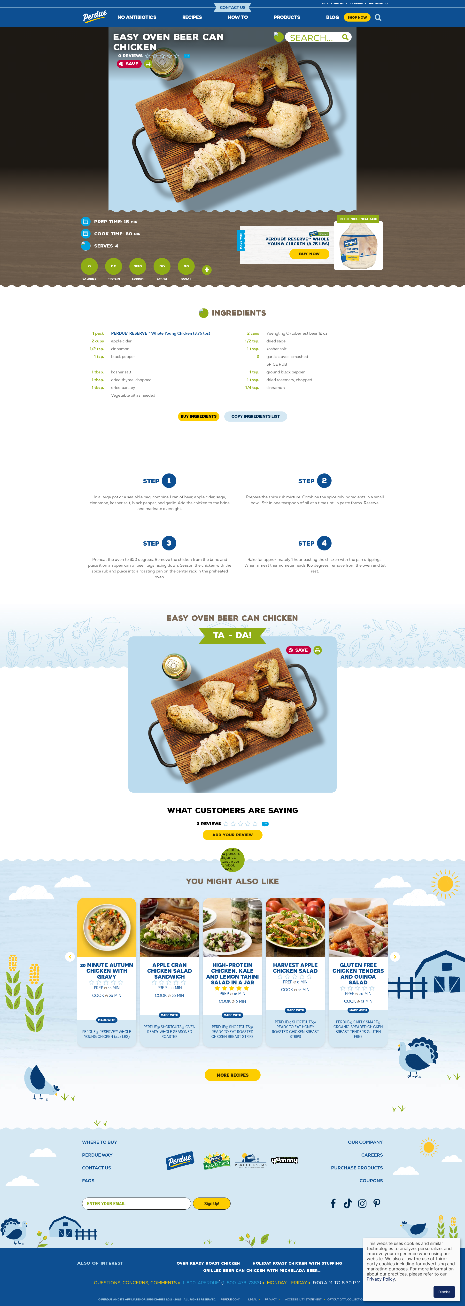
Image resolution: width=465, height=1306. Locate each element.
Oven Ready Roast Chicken (208, 1263)
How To (238, 17)
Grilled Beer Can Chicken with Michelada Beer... (261, 1270)
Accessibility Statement (303, 1299)
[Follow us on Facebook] (333, 1204)
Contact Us (232, 7)
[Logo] (180, 1160)
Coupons (371, 1181)
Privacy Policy (381, 1279)
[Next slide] (395, 957)
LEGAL (252, 1299)
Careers (356, 3)
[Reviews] (187, 56)
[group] (106, 975)
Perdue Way (97, 1155)
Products (287, 17)
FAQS (88, 1181)
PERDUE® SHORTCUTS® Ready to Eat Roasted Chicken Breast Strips (232, 1032)
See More (376, 3)
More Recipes (232, 1075)
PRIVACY (271, 1299)
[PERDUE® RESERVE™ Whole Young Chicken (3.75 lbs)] (358, 245)
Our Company (365, 1142)
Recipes (192, 17)
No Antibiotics (136, 17)
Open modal (207, 270)
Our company (333, 3)
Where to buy (99, 1142)
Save (132, 64)
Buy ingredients (199, 416)
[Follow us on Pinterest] (377, 1204)
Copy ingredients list (256, 415)
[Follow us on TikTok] (348, 1204)
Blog (332, 17)
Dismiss (444, 1292)
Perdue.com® (230, 1299)
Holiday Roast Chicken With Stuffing (297, 1263)
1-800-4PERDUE (201, 1282)
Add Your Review (232, 835)
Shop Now (357, 17)
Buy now (309, 254)
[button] (167, 56)
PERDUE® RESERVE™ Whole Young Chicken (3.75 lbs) (297, 241)
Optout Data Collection (345, 1299)
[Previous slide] (70, 957)
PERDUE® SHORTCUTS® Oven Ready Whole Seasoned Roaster (169, 1032)
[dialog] (411, 1269)
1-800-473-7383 (241, 1282)
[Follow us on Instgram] (362, 1204)
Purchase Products (357, 1168)
